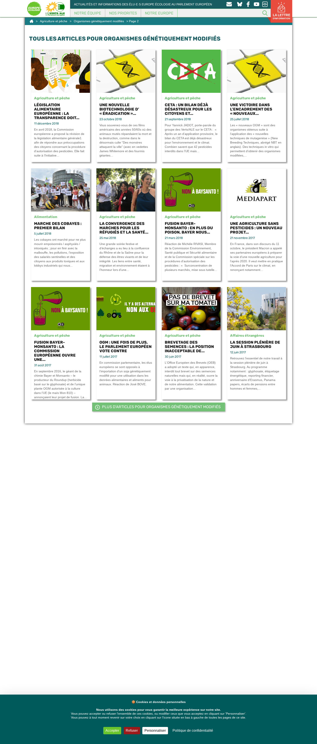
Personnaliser (155, 730)
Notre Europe (159, 13)
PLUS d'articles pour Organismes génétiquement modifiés (161, 406)
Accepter (112, 730)
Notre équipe (87, 13)
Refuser (132, 730)
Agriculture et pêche (53, 21)
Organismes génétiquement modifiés (99, 21)
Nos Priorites (123, 13)
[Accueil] (31, 21)
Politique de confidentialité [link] (193, 730)
